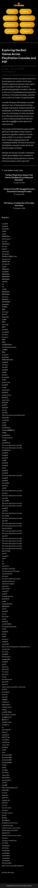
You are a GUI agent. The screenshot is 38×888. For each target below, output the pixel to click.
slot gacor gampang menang (11, 578)
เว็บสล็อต (4, 307)
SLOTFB (4, 689)
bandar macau (6, 395)
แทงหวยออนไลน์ (7, 604)
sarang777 (5, 355)
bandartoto (5, 735)
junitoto (4, 553)
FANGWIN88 (6, 302)
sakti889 (4, 699)
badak (4, 468)
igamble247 (5, 599)
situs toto (5, 684)
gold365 (4, 405)
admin (7, 69)
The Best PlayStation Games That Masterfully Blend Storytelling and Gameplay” (19, 177)
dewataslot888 (7, 755)
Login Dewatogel (7, 825)
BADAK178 (5, 299)
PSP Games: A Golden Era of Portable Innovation (19, 204)
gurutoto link (6, 382)
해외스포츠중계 (7, 863)
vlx (3, 561)
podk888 (5, 349)
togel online (5, 390)
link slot (4, 634)
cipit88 (4, 289)
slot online (5, 652)
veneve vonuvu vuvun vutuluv (11, 828)
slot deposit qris (7, 679)
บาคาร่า (4, 609)
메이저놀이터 (6, 820)
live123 (4, 619)
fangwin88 (5, 229)
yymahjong (5, 725)
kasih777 (4, 594)
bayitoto (4, 249)
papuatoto (5, 586)
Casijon (4, 266)
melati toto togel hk (8, 584)
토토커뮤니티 (6, 833)
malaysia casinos (7, 813)
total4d (4, 765)
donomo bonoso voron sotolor (11, 835)
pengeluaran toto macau (10, 823)
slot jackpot (5, 254)
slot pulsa (5, 576)
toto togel (5, 312)
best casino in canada (9, 714)
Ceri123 (4, 387)
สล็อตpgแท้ (5, 269)
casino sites (5, 745)
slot (3, 284)
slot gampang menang (9, 347)
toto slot (4, 241)
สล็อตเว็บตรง (6, 236)
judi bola (4, 375)
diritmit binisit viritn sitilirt (10, 830)
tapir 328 (5, 485)
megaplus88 (6, 659)
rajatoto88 (5, 644)
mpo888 (4, 785)
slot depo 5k (6, 264)
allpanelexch (6, 704)
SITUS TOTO (6, 589)
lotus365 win (6, 742)
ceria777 (4, 782)
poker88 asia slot (7, 596)
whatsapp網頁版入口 (8, 430)
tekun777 (5, 732)
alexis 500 (5, 682)
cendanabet (6, 845)
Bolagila (4, 818)
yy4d (3, 752)
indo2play (5, 747)
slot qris (4, 410)
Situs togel (5, 616)
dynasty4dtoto (6, 780)
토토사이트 (5, 669)
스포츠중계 (5, 740)
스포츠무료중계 (7, 624)
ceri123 (13, 121)
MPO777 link (6, 737)
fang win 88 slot (7, 528)
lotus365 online (6, 722)
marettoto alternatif (8, 568)
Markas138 (5, 790)
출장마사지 (5, 719)
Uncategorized (10, 72)
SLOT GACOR (6, 730)
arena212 (5, 367)
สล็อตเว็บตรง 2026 (7, 359)
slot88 (4, 231)
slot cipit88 (5, 483)
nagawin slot (6, 800)
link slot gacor (6, 239)
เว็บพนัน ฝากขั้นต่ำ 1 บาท (9, 256)
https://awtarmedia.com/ (10, 787)
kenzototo (5, 667)
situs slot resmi (6, 808)
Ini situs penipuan (7, 438)
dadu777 (4, 314)
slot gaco (5, 493)
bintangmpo (6, 692)
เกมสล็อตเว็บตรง (7, 344)
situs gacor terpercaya (9, 840)
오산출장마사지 (7, 717)
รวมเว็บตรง (5, 271)
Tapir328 (4, 281)
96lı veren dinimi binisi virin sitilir (12, 445)
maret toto (5, 566)
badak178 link (6, 428)
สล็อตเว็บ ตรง (6, 261)
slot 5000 (5, 843)
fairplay (4, 709)
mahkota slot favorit (8, 581)
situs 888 (5, 770)
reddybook (5, 702)
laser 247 (5, 697)
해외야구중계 (6, 551)
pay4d (4, 422)
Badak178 (5, 392)
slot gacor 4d (6, 259)
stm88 (4, 601)
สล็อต (3, 309)
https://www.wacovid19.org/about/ (13, 865)
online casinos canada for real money (14, 687)
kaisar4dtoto (6, 777)
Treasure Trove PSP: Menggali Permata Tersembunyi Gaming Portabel (19, 190)
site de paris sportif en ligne (11, 571)
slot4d (4, 234)
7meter (4, 677)
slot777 (4, 664)
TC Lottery (5, 672)
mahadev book (6, 707)
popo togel (5, 251)
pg (3, 727)
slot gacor (5, 334)
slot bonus (5, 297)
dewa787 (5, 329)
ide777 (4, 558)
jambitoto (5, 803)
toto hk (4, 614)
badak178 (5, 224)
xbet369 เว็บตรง (7, 712)
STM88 (4, 433)
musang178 (5, 332)
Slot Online (5, 772)
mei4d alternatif (7, 574)
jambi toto (5, 795)
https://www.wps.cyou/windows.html (13, 415)
